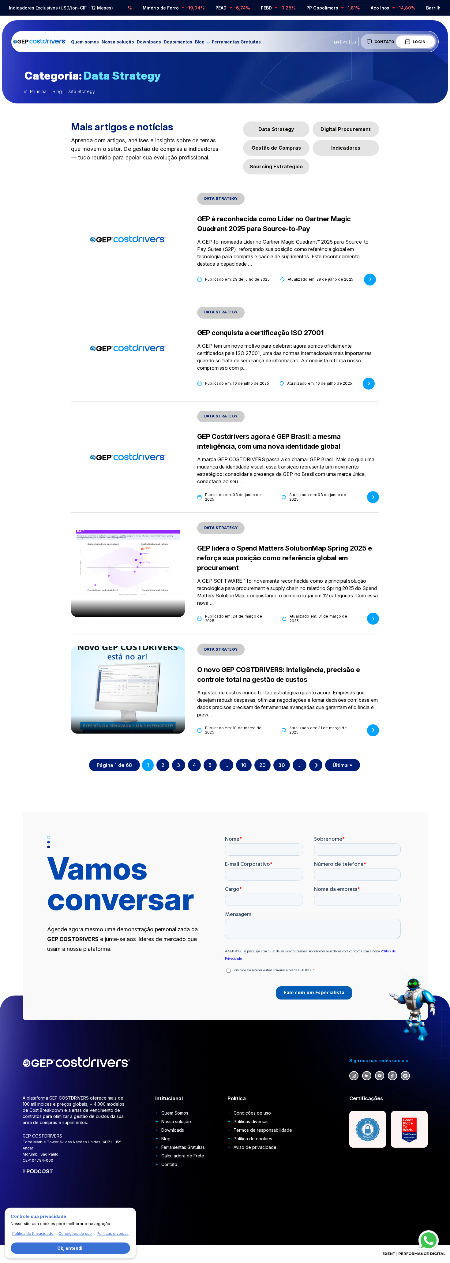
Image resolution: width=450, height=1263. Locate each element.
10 (244, 765)
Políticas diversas (251, 1121)
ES (353, 42)
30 (281, 765)
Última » (342, 765)
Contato (384, 41)
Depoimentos (178, 41)
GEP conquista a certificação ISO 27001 (260, 333)
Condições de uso (252, 1112)
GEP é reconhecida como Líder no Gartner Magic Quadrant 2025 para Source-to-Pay (274, 224)
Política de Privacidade (33, 1233)
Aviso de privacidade (255, 1147)
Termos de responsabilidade (263, 1130)
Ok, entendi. (70, 1248)
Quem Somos (174, 1112)
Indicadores (346, 148)
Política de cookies (253, 1138)
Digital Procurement (346, 129)
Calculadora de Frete (182, 1155)
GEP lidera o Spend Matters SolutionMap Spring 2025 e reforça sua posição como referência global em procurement (284, 558)
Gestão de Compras (276, 148)
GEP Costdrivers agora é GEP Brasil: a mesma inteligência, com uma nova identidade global (269, 441)
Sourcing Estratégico (276, 166)
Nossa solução (118, 41)
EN (336, 42)
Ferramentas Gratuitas (236, 41)
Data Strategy (276, 129)
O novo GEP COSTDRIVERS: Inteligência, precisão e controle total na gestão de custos (278, 674)
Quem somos (85, 41)
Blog (199, 41)
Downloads (149, 41)
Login (419, 41)
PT (345, 42)
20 (262, 765)
